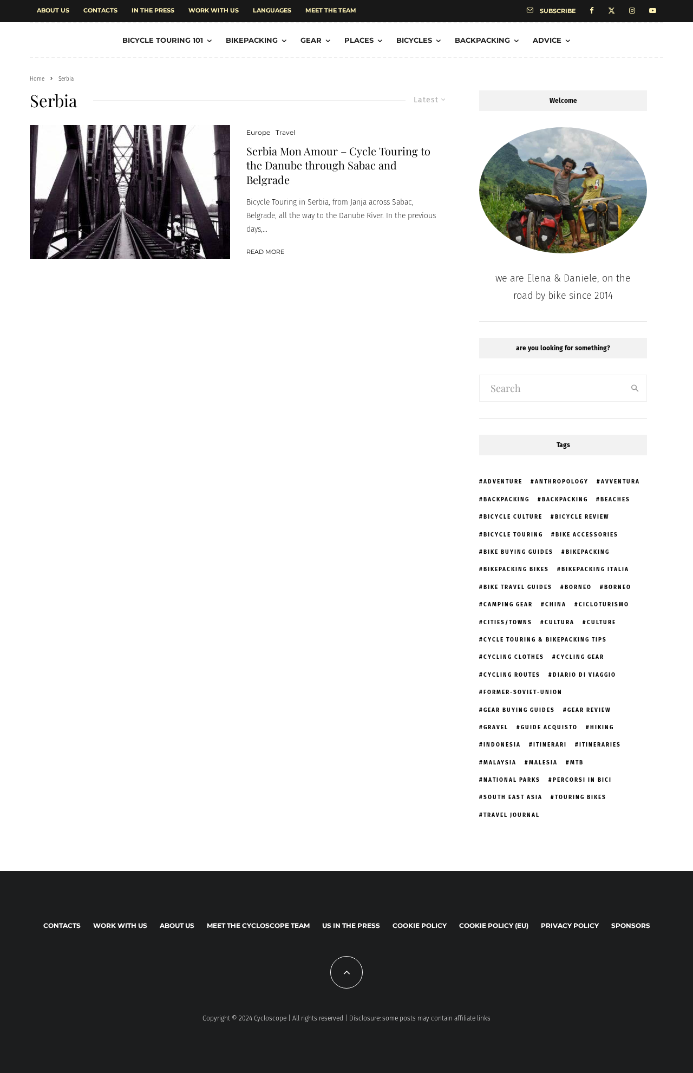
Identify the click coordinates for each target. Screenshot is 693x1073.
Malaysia (500, 763)
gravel (495, 727)
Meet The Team (330, 10)
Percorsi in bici (582, 780)
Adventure (502, 482)
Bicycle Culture (512, 517)
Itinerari (550, 745)
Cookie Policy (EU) (493, 925)
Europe (258, 132)
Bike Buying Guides (518, 552)
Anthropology (562, 482)
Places (359, 40)
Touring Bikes (580, 797)
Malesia (543, 763)
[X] (611, 11)
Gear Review (589, 710)
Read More (265, 252)
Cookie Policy (420, 925)
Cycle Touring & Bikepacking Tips (545, 640)
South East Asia (512, 797)
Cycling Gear (580, 657)
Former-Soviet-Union (523, 692)
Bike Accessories (586, 535)
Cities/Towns (507, 622)
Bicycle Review (582, 517)
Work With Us (213, 10)
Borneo (578, 587)
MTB (577, 763)
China (555, 604)
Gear (311, 40)
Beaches (615, 499)
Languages (272, 10)
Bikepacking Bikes (516, 569)
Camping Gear (508, 604)
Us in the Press (351, 925)
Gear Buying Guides (519, 710)
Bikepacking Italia (595, 569)
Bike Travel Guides (517, 587)
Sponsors (630, 925)
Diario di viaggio (584, 675)
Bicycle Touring (513, 535)
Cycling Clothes (513, 657)
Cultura (559, 622)
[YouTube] (652, 11)
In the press (153, 10)
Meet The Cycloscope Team (258, 925)
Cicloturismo (604, 604)
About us (53, 10)
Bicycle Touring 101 (162, 40)
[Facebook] (592, 11)
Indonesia (502, 745)
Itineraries (600, 745)
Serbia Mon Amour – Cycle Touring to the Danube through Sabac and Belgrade (338, 165)
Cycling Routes (511, 675)
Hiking (602, 727)
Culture (601, 622)
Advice (547, 40)
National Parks (511, 780)
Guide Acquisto (549, 727)
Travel (285, 132)
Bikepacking (252, 40)
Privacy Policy (570, 925)
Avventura (620, 482)
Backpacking (482, 40)
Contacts (100, 10)
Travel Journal (511, 815)
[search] (635, 388)
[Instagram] (632, 11)
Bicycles (414, 40)
